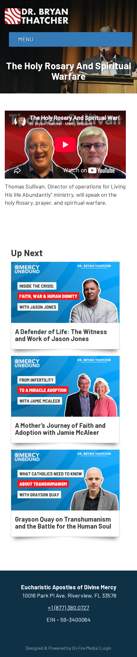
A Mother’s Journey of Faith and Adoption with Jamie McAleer (60, 428)
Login (105, 648)
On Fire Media (84, 648)
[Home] (36, 15)
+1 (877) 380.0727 (68, 607)
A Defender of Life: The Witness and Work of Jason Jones (61, 335)
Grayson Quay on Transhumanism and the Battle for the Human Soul (63, 522)
